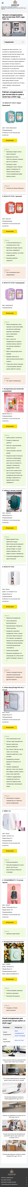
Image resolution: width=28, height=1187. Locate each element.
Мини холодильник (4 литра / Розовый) (20, 1033)
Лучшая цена (10, 140)
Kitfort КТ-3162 (19, 1040)
